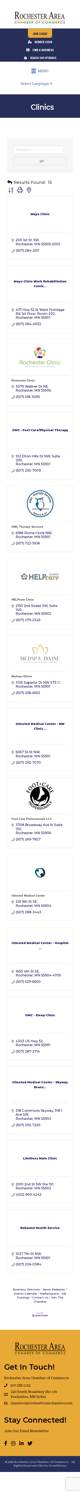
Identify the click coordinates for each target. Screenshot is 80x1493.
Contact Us (40, 1297)
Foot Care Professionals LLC (31, 818)
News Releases (54, 1289)
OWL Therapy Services (27, 526)
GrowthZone (57, 1465)
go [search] (42, 161)
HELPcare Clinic (22, 599)
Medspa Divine (21, 676)
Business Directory (26, 1289)
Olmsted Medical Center (28, 895)
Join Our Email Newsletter (26, 1431)
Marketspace (49, 1293)
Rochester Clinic (23, 380)
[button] (9, 182)
